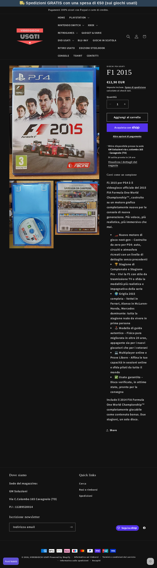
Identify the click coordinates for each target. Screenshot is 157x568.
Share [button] (113, 430)
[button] (79, 17)
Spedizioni (85, 495)
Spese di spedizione (135, 87)
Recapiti (96, 560)
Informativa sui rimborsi (86, 557)
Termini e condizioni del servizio (119, 557)
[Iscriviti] (71, 527)
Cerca (82, 483)
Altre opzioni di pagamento (127, 136)
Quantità (112, 96)
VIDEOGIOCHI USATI (39, 557)
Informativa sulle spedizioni (74, 560)
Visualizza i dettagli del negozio (122, 163)
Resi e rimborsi (88, 489)
